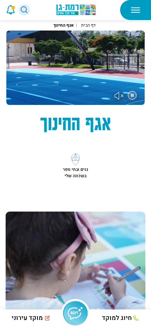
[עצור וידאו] (132, 95)
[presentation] (1, 10)
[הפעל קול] (119, 96)
